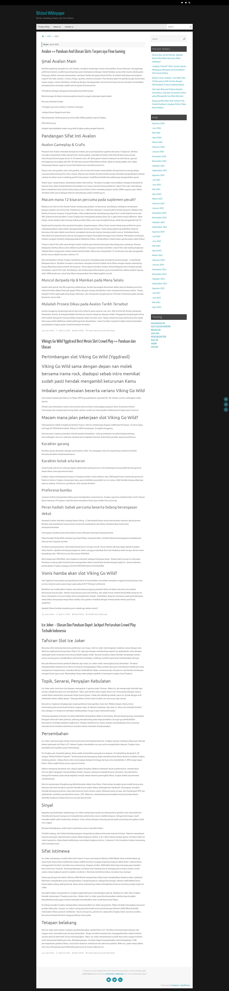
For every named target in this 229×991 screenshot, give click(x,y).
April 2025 (156, 194)
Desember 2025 (159, 156)
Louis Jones (49, 330)
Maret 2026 (157, 142)
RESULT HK (156, 330)
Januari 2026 (158, 151)
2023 (49, 36)
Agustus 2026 (158, 123)
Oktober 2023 (158, 279)
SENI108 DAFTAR (158, 336)
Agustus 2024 (158, 232)
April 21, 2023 (64, 614)
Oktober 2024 (158, 222)
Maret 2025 (157, 199)
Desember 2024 (159, 213)
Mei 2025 (156, 189)
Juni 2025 (156, 185)
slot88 (154, 343)
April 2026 (156, 137)
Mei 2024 (156, 246)
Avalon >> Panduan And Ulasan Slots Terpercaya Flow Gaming (83, 51)
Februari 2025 (158, 203)
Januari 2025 (158, 208)
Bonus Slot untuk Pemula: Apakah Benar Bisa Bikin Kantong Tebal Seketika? (167, 58)
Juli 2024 (156, 236)
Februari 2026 (158, 147)
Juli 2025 (156, 180)
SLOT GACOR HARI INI (160, 326)
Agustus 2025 (158, 175)
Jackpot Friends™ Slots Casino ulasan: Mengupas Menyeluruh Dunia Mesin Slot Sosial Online (169, 69)
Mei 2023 (156, 302)
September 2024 (159, 227)
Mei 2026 (156, 133)
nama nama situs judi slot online (101, 330)
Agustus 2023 (158, 288)
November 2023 (159, 274)
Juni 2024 (156, 241)
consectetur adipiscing (114, 974)
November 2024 (159, 217)
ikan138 (154, 340)
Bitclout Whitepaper (50, 13)
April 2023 (156, 307)
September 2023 (159, 283)
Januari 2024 (158, 265)
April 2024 (156, 250)
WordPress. (185, 985)
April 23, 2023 (64, 330)
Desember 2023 (159, 269)
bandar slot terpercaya (97, 614)
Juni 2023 (156, 298)
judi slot (154, 346)
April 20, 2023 (64, 953)
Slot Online (79, 330)
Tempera (175, 985)
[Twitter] (186, 2)
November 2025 (159, 161)
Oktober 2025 (158, 166)
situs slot (155, 333)
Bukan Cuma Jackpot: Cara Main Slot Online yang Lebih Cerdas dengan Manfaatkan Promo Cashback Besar (168, 81)
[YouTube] (182, 2)
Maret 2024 (157, 255)
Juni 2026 (156, 128)
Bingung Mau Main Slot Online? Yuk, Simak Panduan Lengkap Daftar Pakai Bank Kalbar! (169, 104)
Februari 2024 (158, 260)
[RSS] (189, 2)
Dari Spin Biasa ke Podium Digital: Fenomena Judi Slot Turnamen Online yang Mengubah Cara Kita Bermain (169, 92)
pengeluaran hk (158, 323)
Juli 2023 (156, 293)
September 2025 (159, 170)
